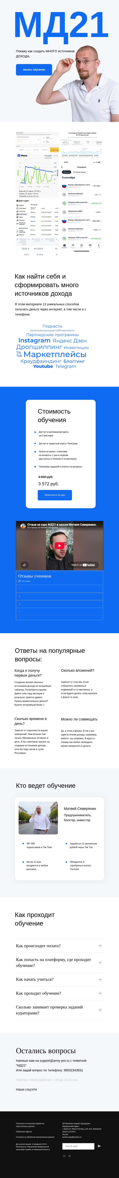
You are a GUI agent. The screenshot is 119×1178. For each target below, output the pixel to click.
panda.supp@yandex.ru (71, 1137)
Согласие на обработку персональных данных (35, 1137)
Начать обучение (34, 69)
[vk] (64, 1156)
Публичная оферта (24, 1132)
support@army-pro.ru (54, 1060)
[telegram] (69, 1156)
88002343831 (73, 1070)
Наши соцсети (26, 1089)
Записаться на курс (54, 495)
